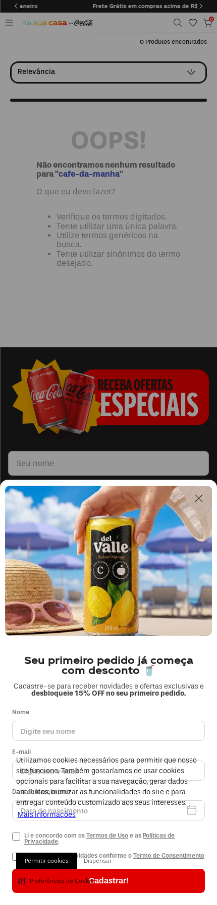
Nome (20, 712)
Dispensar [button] (98, 860)
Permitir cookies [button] (47, 860)
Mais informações (47, 814)
